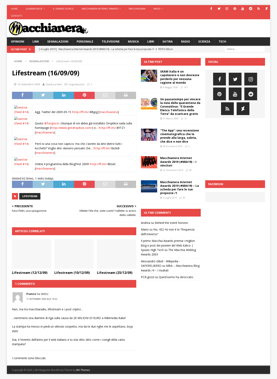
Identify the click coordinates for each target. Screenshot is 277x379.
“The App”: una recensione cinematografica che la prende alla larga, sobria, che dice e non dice (179, 135)
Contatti (16, 15)
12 (185, 118)
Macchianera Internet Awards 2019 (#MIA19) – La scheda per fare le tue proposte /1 (179, 187)
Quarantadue (34, 8)
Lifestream (29, 196)
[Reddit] (250, 8)
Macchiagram (137, 8)
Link (35, 41)
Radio (157, 8)
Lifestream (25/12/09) (114, 272)
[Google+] (258, 8)
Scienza (204, 41)
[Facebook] (211, 8)
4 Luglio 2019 (170, 197)
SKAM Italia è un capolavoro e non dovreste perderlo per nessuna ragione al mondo (179, 76)
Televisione (111, 41)
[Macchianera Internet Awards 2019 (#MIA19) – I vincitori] (149, 162)
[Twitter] (219, 8)
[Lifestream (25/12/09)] (116, 254)
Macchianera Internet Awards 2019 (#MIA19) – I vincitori (178, 161)
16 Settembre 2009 (28, 84)
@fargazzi (51, 123)
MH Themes (83, 370)
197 (186, 87)
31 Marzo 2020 (170, 118)
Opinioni (17, 41)
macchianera (108, 112)
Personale (85, 41)
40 (190, 170)
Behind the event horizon (171, 223)
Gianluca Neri (53, 84)
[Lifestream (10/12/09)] (74, 254)
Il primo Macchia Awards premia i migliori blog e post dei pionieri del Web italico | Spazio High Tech (168, 245)
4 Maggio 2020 (170, 87)
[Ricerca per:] (244, 49)
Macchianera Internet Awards (100, 8)
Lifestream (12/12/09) (29, 272)
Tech (222, 41)
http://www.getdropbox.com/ (71, 128)
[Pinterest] (234, 8)
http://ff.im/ (80, 112)
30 (184, 197)
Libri (150, 41)
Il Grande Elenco (63, 8)
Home (14, 8)
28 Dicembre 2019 (173, 146)
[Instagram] (227, 8)
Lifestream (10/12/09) (72, 272)
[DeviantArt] (266, 8)
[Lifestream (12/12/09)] (31, 254)
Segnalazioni (57, 41)
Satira (167, 41)
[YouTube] (242, 8)
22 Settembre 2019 (173, 170)
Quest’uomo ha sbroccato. (176, 277)
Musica (133, 41)
